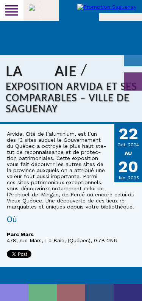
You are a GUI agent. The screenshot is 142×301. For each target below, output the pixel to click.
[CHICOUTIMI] (14, 292)
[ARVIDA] (128, 292)
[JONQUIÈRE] (42, 292)
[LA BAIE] (99, 292)
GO (133, 81)
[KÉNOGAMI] (71, 292)
